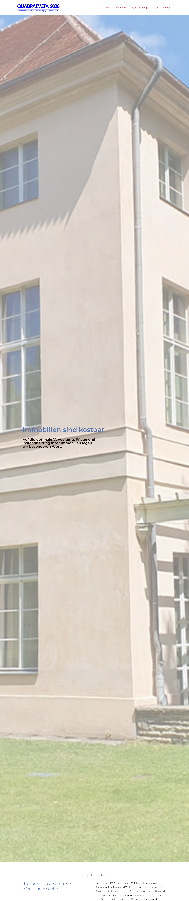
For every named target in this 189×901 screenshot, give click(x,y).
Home (109, 7)
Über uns (121, 7)
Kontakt (167, 7)
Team (156, 7)
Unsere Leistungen (139, 7)
